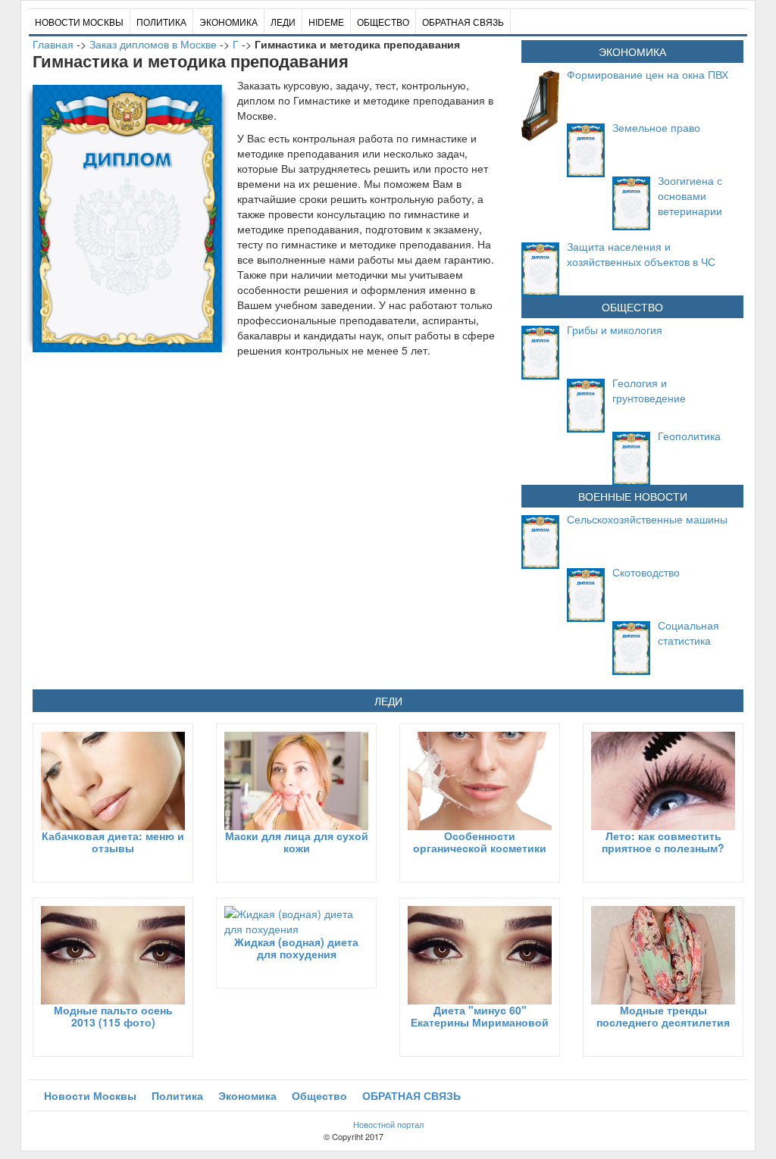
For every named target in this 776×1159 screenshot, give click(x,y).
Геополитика (689, 435)
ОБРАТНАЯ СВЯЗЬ (463, 21)
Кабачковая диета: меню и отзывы (113, 841)
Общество (383, 21)
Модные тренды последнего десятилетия (663, 1015)
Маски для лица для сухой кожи (296, 841)
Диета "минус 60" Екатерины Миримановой (480, 1015)
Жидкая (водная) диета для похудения (296, 947)
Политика (161, 21)
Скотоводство (646, 572)
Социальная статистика (688, 632)
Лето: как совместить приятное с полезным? (663, 841)
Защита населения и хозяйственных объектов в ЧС (641, 254)
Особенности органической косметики (479, 841)
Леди (283, 21)
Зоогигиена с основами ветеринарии (690, 195)
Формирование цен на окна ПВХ (647, 74)
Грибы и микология (614, 329)
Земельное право (656, 127)
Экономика (228, 21)
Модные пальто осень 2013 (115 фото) (113, 1015)
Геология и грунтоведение (649, 390)
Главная (53, 44)
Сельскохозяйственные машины (647, 518)
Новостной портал (388, 1124)
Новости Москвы (79, 21)
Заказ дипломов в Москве (153, 44)
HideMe (326, 21)
